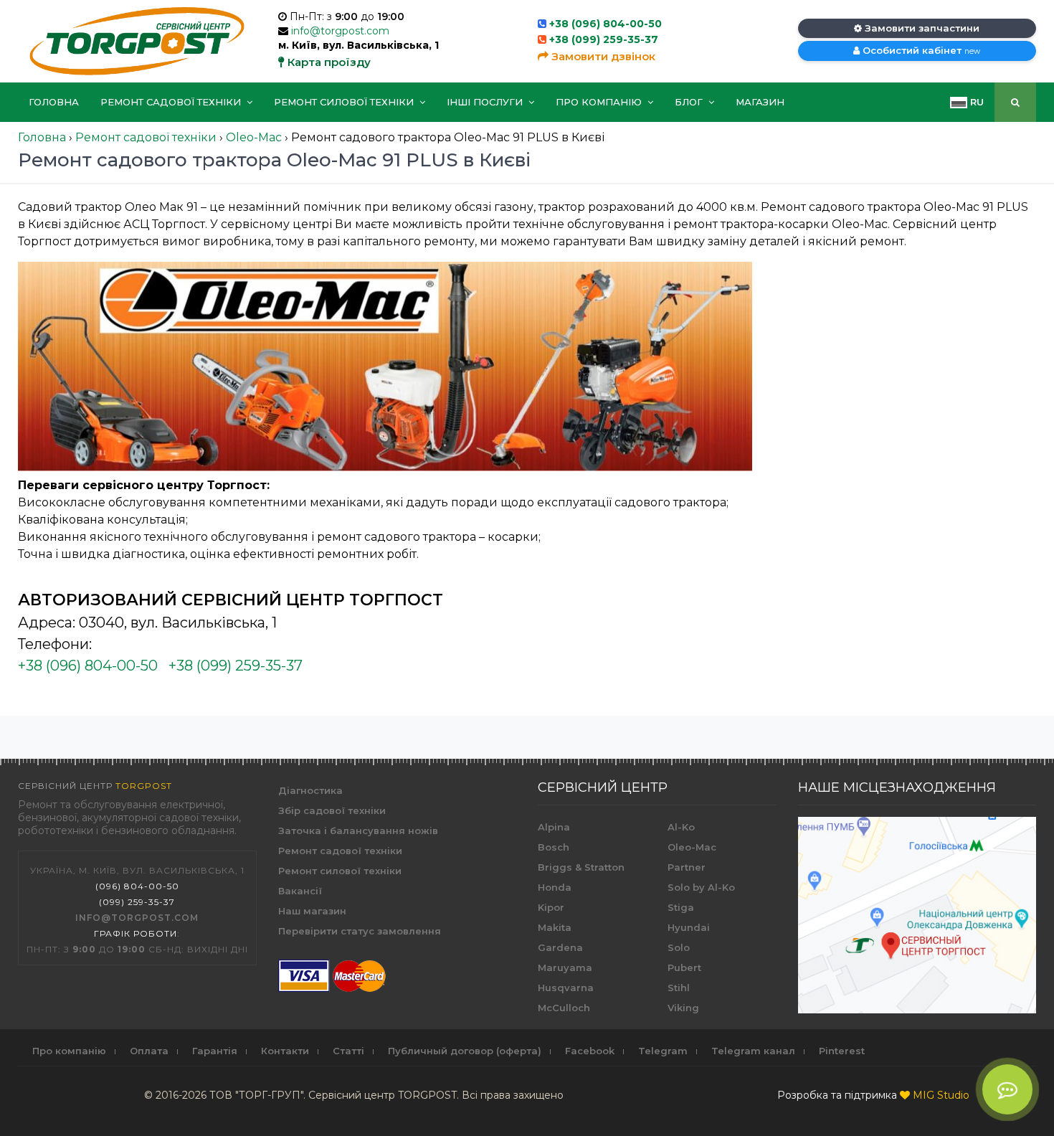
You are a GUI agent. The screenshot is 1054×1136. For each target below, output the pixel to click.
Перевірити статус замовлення (359, 931)
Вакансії (300, 890)
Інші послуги (486, 102)
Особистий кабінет (920, 50)
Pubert (684, 967)
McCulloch (564, 1007)
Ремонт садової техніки (172, 102)
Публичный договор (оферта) (464, 1050)
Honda (554, 887)
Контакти (285, 1050)
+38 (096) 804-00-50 (605, 23)
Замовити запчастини (920, 28)
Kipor (551, 907)
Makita (554, 927)
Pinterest (842, 1050)
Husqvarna (566, 987)
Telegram (663, 1050)
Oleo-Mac (692, 847)
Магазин (760, 102)
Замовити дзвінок (602, 56)
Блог (690, 102)
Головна (54, 102)
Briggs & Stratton (581, 867)
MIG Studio (941, 1095)
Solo (679, 947)
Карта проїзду (328, 62)
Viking (683, 1007)
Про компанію (600, 102)
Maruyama (565, 967)
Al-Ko (681, 827)
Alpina (554, 827)
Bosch (553, 847)
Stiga (681, 907)
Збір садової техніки (332, 810)
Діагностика (310, 790)
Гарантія (214, 1050)
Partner (687, 867)
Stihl (679, 987)
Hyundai (689, 927)
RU (975, 102)
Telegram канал (753, 1050)
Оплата (149, 1050)
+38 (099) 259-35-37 (603, 39)
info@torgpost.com (340, 30)
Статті (348, 1050)
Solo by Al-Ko (701, 887)
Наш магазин (312, 911)
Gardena (560, 947)
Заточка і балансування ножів (358, 830)
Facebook (589, 1050)
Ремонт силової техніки (345, 102)
